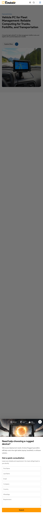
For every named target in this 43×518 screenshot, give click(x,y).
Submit (21, 510)
